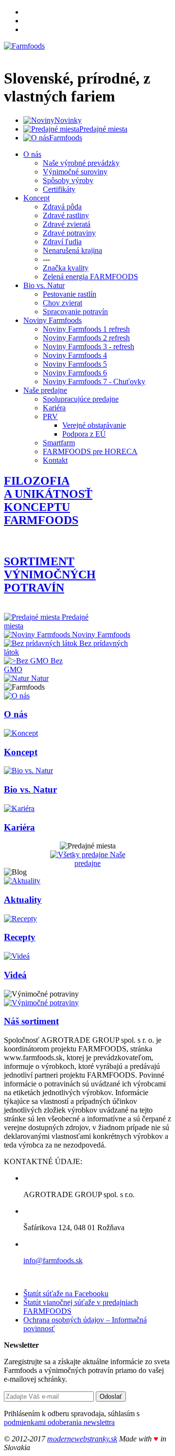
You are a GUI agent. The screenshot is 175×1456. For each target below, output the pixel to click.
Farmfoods (65, 138)
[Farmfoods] (24, 46)
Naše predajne (45, 390)
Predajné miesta (103, 129)
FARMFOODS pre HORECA (90, 451)
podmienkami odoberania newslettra (59, 1422)
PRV (50, 416)
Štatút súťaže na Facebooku (65, 1293)
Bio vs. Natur (44, 285)
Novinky (68, 120)
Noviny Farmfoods (52, 320)
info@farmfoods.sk (53, 1260)
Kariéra (54, 408)
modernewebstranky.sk (82, 1439)
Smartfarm (59, 443)
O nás (32, 154)
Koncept (36, 198)
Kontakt (55, 460)
